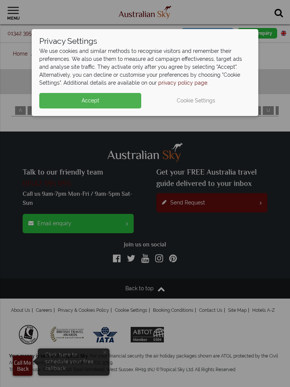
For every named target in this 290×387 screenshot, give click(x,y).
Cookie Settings (196, 101)
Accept (90, 101)
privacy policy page (182, 83)
